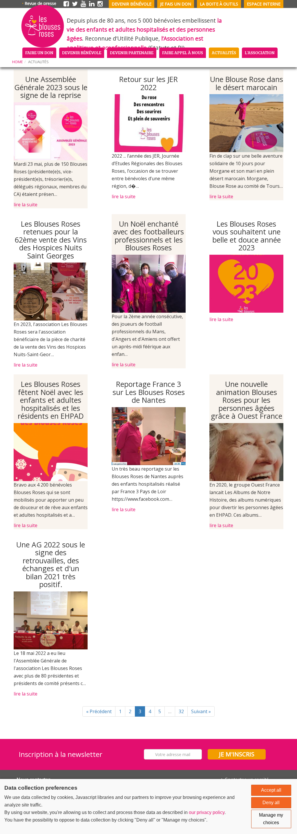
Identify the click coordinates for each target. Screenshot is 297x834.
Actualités (224, 53)
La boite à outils (219, 4)
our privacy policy (206, 812)
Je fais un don (175, 4)
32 (181, 711)
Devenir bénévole (131, 4)
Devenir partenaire (131, 53)
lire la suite (25, 204)
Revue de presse (40, 3)
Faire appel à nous (182, 53)
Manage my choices (271, 819)
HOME (17, 61)
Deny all (271, 802)
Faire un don (39, 53)
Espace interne (263, 4)
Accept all (271, 790)
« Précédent (99, 711)
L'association (260, 53)
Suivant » (201, 711)
